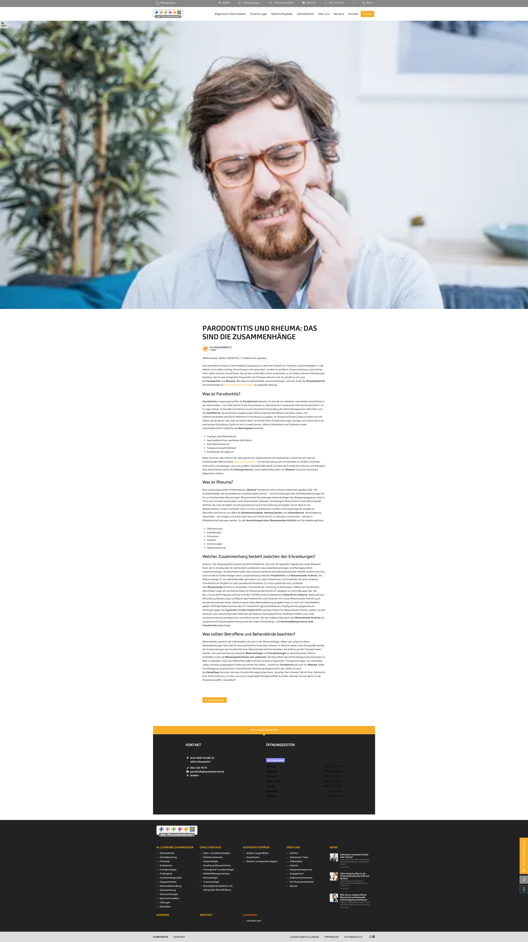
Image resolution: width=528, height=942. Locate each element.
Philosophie (296, 861)
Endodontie (166, 865)
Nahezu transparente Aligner (261, 861)
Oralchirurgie (210, 847)
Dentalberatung (168, 857)
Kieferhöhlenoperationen (216, 873)
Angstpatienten (168, 881)
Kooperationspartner (301, 869)
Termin (283, 2)
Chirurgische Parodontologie (218, 869)
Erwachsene (252, 857)
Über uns (293, 847)
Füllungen (165, 902)
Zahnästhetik (167, 853)
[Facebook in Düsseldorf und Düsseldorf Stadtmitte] (373, 936)
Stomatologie (210, 877)
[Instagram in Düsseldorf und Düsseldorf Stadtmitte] (370, 936)
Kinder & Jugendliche (257, 853)
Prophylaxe (166, 873)
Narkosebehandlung (170, 885)
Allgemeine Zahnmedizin (174, 847)
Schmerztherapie (169, 894)
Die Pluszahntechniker (302, 881)
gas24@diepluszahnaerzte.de (207, 771)
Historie (294, 865)
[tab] (264, 730)
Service (293, 885)
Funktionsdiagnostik (171, 877)
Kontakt (206, 915)
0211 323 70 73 (198, 767)
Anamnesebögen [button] (250, 2)
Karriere (162, 915)
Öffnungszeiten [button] (167, 2)
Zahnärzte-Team (299, 857)
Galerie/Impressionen (301, 877)
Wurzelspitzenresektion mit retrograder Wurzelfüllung (218, 887)
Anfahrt (194, 775)
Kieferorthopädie (256, 847)
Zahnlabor (165, 906)
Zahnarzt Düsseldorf (245, 461)
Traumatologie (211, 881)
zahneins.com (253, 920)
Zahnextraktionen (213, 857)
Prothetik (165, 861)
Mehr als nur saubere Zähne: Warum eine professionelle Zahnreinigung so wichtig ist (353, 897)
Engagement (296, 873)
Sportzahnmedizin (169, 898)
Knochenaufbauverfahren (217, 865)
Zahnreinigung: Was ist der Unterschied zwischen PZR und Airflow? (354, 876)
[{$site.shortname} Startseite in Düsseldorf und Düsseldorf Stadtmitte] (168, 14)
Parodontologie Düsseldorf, (239, 384)
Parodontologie (168, 869)
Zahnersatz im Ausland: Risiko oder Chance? (354, 855)
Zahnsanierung (168, 890)
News (334, 847)
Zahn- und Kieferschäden (216, 853)
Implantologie (210, 861)
